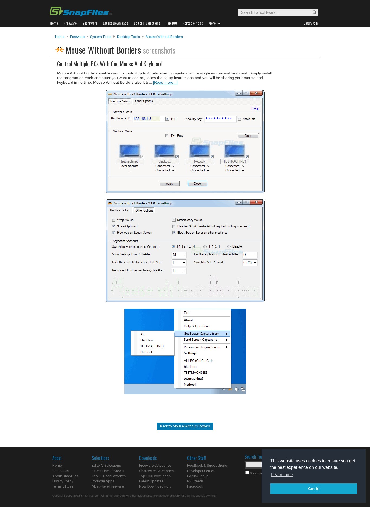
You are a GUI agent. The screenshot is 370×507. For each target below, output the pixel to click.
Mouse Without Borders (164, 37)
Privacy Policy (62, 481)
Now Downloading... (155, 486)
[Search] (312, 12)
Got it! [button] (314, 488)
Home (59, 37)
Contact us (60, 471)
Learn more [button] (282, 474)
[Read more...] (165, 82)
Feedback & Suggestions (207, 465)
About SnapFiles (65, 476)
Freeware (77, 37)
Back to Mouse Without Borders (185, 426)
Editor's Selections (106, 465)
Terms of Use (62, 486)
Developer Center (200, 471)
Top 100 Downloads (155, 476)
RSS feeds (195, 481)
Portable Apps (103, 481)
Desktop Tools (128, 37)
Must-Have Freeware (108, 486)
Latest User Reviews (108, 471)
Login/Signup (198, 476)
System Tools (100, 37)
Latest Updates (151, 481)
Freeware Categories (155, 465)
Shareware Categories (156, 471)
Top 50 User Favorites (109, 476)
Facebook (195, 486)
